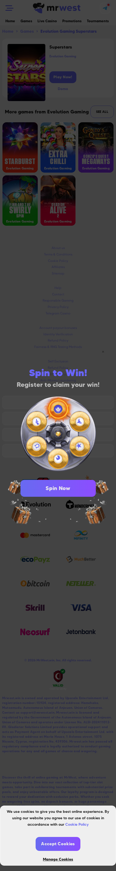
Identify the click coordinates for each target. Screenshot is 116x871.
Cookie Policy (77, 824)
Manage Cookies (58, 859)
